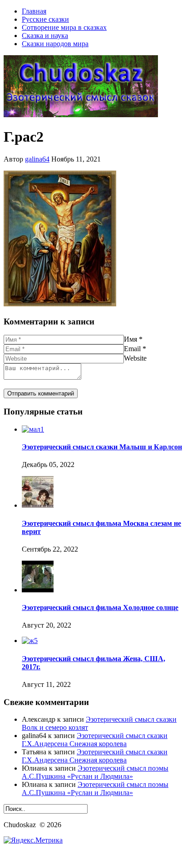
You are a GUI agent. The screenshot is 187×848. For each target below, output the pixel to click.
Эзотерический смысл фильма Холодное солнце (100, 607)
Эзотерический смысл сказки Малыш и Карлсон (102, 447)
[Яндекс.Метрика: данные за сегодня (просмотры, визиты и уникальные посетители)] (33, 840)
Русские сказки (45, 19)
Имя (130, 339)
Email (132, 349)
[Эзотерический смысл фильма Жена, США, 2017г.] (30, 640)
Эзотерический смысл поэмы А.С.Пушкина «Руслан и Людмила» (95, 772)
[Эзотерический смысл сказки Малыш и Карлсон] (33, 429)
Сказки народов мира (55, 44)
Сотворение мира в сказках (64, 27)
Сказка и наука (45, 35)
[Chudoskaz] (81, 115)
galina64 (37, 159)
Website (135, 358)
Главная (34, 11)
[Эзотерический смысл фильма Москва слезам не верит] (38, 505)
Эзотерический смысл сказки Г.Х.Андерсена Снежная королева (94, 740)
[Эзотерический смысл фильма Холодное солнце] (38, 590)
